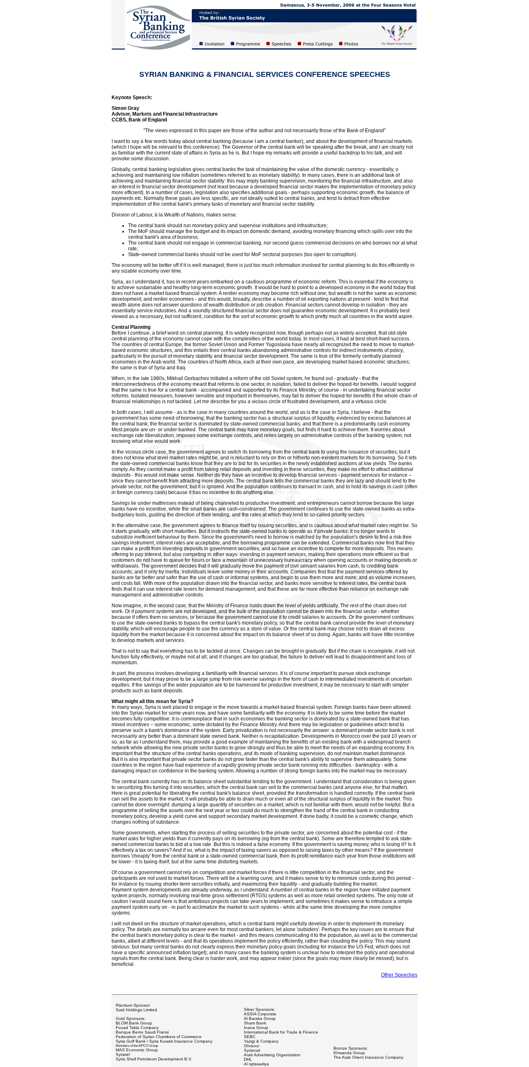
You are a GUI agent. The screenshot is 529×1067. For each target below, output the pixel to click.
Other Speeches (399, 975)
